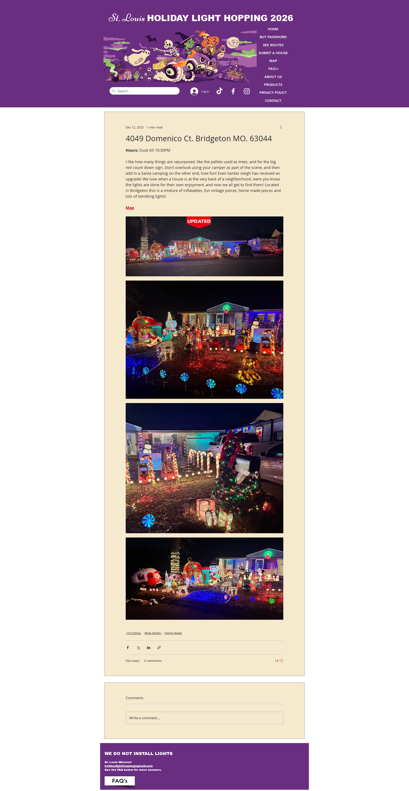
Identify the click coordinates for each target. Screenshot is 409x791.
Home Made (173, 633)
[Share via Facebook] (128, 647)
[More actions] (280, 127)
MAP (273, 61)
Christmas (134, 633)
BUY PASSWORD (273, 37)
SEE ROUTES (273, 45)
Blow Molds (153, 633)
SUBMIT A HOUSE (273, 53)
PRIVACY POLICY (273, 93)
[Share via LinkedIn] (149, 647)
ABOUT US (273, 77)
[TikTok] (219, 91)
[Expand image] (204, 246)
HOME (273, 29)
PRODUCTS (273, 85)
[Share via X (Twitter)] (138, 647)
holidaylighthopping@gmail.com (129, 766)
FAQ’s (273, 69)
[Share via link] (159, 647)
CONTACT (273, 101)
